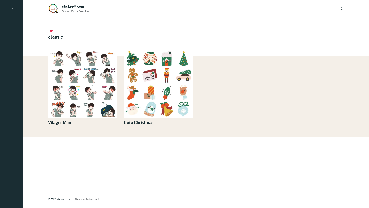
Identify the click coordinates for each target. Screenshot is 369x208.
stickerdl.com (73, 6)
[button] (11, 104)
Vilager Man (59, 122)
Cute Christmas (139, 122)
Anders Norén (93, 199)
